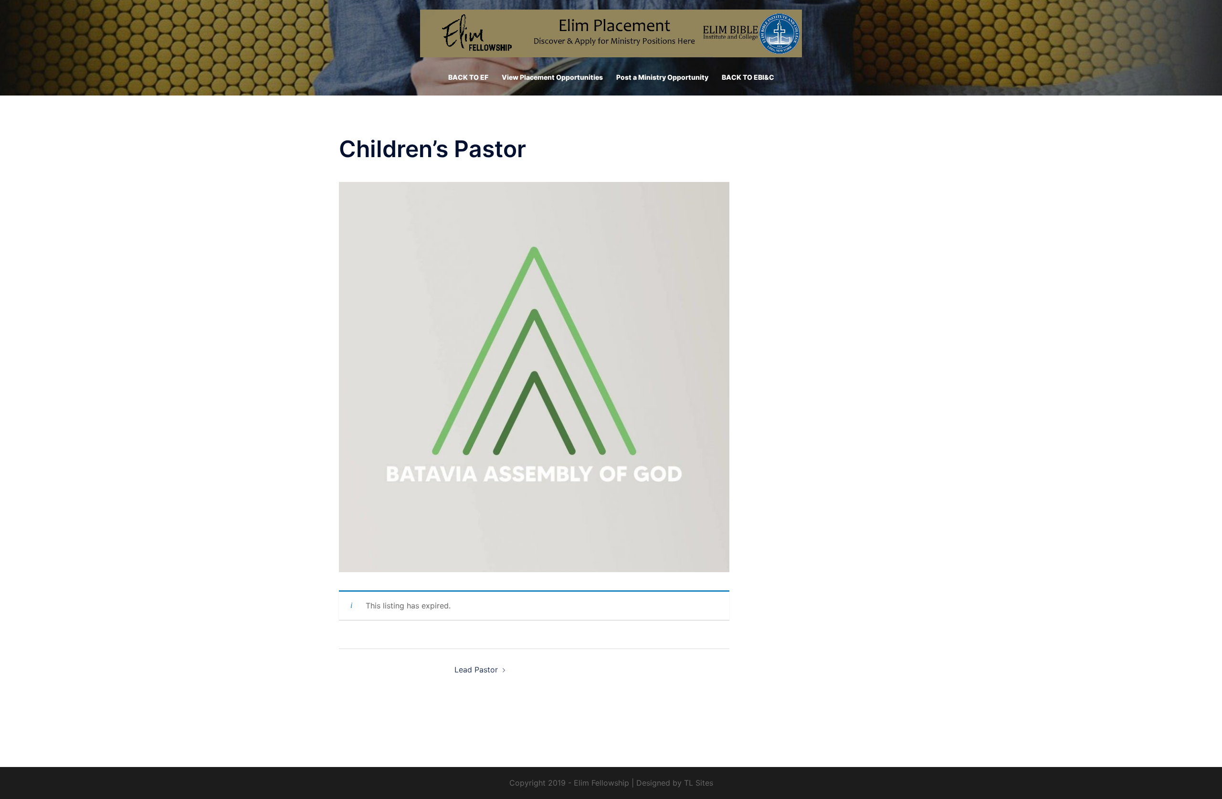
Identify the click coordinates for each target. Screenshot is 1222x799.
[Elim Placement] (610, 36)
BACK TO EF (468, 77)
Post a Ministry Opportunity (662, 77)
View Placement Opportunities (552, 77)
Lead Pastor (476, 669)
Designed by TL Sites (674, 783)
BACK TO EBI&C (748, 77)
